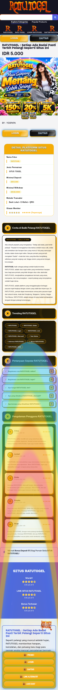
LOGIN (14, 38)
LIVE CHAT (30, 684)
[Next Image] (55, 87)
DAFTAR (43, 38)
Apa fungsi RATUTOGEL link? (19, 388)
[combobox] (26, 17)
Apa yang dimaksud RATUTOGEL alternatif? (24, 396)
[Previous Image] (2, 87)
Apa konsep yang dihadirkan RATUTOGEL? (24, 404)
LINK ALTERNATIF (31, 677)
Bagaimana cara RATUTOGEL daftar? (22, 371)
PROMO (30, 656)
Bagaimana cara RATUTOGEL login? (21, 379)
